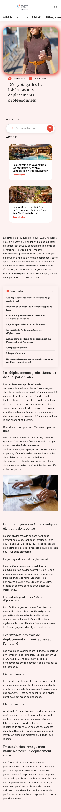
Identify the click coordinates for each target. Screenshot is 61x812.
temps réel (49, 623)
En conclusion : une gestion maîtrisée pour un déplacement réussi (29, 360)
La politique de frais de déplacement (26, 324)
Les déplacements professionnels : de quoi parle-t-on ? (29, 299)
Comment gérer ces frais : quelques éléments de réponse (25, 317)
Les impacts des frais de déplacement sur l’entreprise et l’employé (28, 340)
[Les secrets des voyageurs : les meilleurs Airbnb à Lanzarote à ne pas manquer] (30, 152)
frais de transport (31, 445)
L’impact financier (16, 347)
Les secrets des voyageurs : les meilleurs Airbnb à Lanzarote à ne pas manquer (30, 167)
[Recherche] (55, 7)
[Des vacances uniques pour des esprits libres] (22, 7)
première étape (15, 566)
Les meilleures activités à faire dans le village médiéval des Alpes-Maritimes (30, 209)
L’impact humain (15, 353)
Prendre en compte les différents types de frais (29, 308)
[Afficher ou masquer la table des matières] (39, 291)
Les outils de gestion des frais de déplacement (24, 332)
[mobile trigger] (5, 7)
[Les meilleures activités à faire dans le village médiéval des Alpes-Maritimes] (30, 194)
